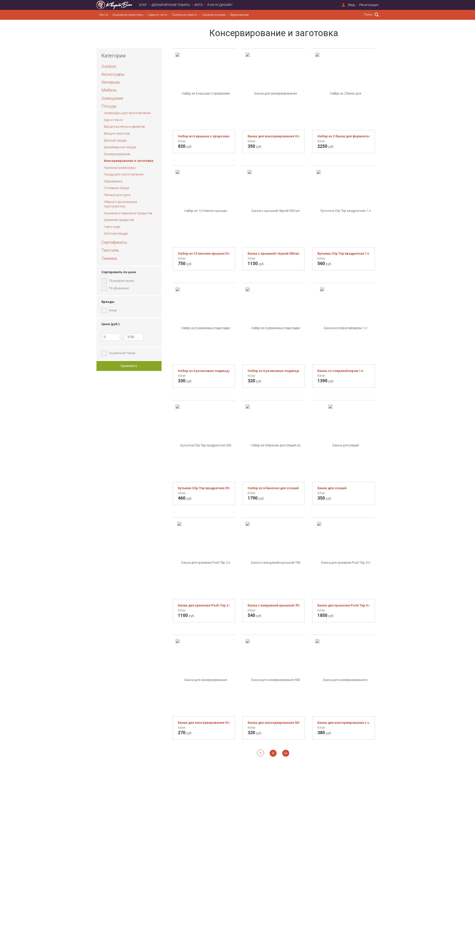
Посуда (108, 106)
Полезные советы (185, 15)
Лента (103, 15)
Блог (143, 5)
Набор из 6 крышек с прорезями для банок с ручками (204, 136)
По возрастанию (121, 281)
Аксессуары (112, 74)
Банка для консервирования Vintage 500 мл (274, 136)
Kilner (113, 310)
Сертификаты (114, 242)
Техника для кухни (117, 195)
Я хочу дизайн (219, 5)
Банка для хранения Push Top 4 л (343, 605)
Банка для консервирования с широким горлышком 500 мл (343, 722)
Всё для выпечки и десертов (124, 126)
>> (285, 753)
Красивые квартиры (127, 15)
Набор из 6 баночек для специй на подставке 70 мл (274, 488)
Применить (128, 366)
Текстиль (110, 250)
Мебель (109, 90)
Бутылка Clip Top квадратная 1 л (343, 253)
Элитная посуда (116, 233)
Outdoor (108, 66)
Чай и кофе (112, 227)
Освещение (112, 98)
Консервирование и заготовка (128, 161)
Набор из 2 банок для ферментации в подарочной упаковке (343, 136)
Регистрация (368, 5)
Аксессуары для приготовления (127, 113)
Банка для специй (332, 488)
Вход (351, 5)
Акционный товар (122, 353)
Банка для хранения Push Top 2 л (204, 605)
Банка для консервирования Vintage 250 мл (204, 722)
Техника (109, 258)
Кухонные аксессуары (120, 167)
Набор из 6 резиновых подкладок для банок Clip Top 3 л (204, 371)
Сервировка (113, 181)
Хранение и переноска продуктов (128, 213)
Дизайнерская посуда (120, 147)
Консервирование (117, 154)
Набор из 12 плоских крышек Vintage (204, 253)
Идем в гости (157, 15)
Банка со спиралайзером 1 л (340, 371)
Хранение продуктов (119, 220)
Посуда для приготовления (123, 174)
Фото (198, 5)
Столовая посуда (116, 188)
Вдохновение (239, 15)
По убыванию (119, 288)
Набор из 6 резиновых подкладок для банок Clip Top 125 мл (274, 371)
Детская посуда (115, 140)
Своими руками (214, 15)
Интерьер (110, 82)
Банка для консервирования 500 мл (274, 722)
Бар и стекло (113, 120)
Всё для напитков (117, 133)
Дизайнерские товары (171, 5)
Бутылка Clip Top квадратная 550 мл (204, 488)
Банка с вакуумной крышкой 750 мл (274, 605)
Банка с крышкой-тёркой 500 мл (273, 253)
